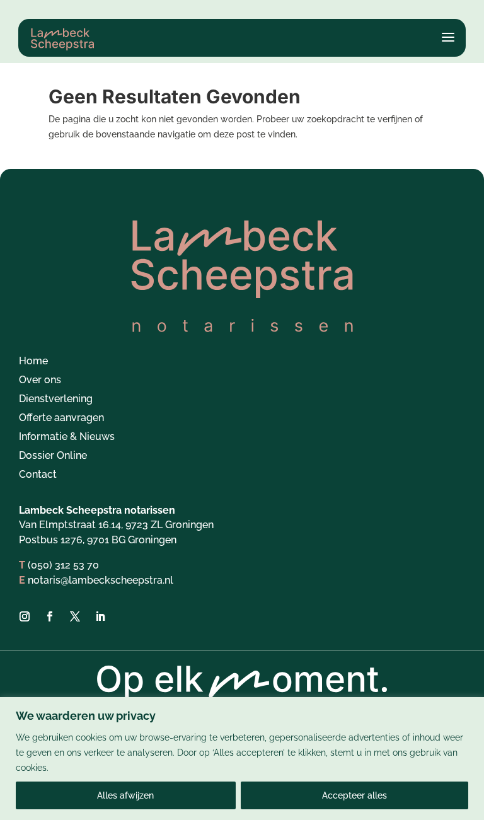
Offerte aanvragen (61, 418)
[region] (242, 758)
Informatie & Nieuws (67, 437)
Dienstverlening (56, 400)
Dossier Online (53, 456)
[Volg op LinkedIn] (100, 616)
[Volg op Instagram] (24, 616)
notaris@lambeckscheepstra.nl (100, 580)
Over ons (40, 381)
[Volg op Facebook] (50, 616)
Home (33, 362)
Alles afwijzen (125, 795)
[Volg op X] (75, 616)
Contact (38, 475)
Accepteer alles (354, 795)
